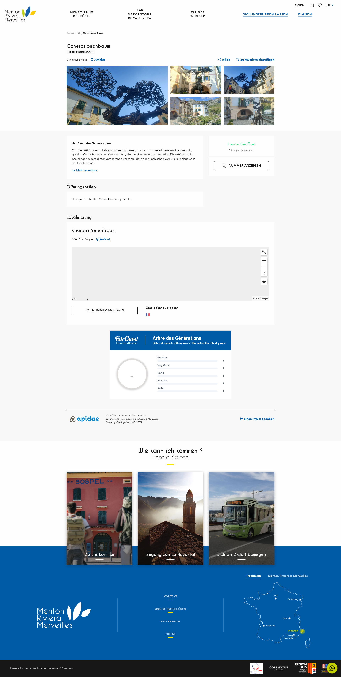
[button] (312, 5)
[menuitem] (20, 14)
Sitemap (67, 668)
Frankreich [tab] (253, 575)
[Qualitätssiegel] (256, 668)
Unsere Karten (19, 668)
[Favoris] (320, 5)
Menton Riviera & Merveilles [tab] (288, 575)
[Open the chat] (332, 668)
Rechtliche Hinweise (45, 668)
